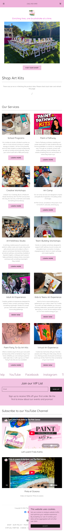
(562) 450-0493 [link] (32, 4)
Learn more (16, 158)
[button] (4, 3)
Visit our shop (31, 68)
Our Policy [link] (17, 525)
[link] (60, 3)
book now (48, 317)
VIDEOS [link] (23, 528)
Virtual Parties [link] (12, 528)
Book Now (16, 315)
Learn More (16, 266)
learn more (48, 160)
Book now (48, 365)
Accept (45, 526)
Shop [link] (9, 525)
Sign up (56, 389)
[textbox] (25, 389)
